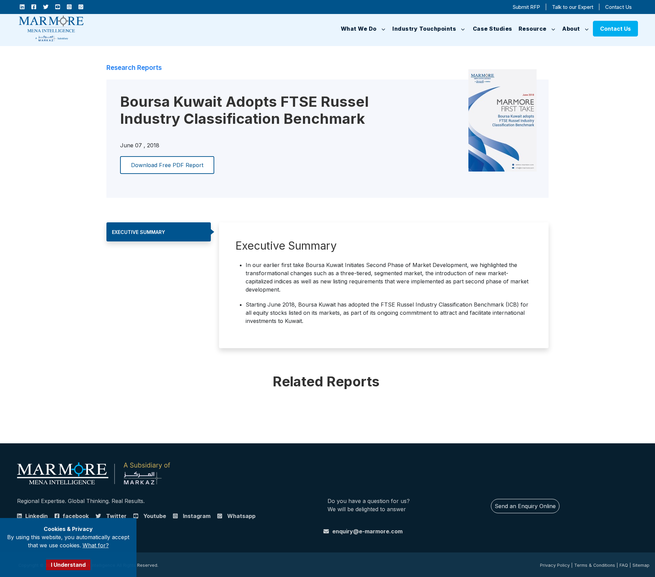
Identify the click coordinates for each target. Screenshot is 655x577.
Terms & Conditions (594, 565)
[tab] (158, 231)
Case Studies (486, 28)
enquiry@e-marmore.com (367, 531)
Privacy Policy (555, 565)
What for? (96, 545)
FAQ (624, 565)
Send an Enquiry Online (525, 506)
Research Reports (134, 68)
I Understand (68, 564)
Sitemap (641, 565)
